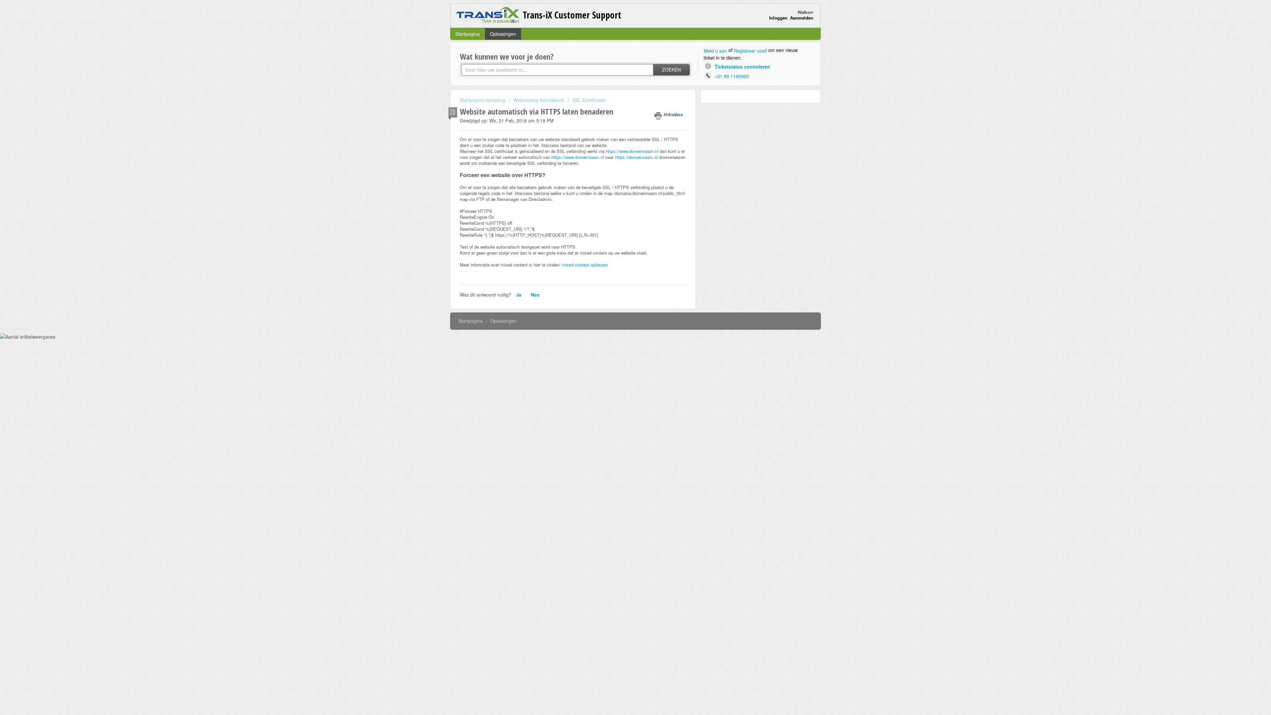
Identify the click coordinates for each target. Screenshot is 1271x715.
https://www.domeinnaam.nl (632, 151)
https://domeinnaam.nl (636, 157)
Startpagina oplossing (483, 100)
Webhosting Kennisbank (538, 100)
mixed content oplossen (585, 265)
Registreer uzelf (750, 50)
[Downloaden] (623, 277)
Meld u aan (715, 50)
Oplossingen (503, 33)
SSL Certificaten (589, 100)
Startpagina (467, 33)
